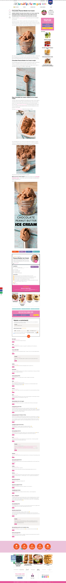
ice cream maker (22, 17)
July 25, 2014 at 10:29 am (15, 533)
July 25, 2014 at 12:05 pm (18, 519)
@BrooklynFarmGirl (32, 289)
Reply (13, 347)
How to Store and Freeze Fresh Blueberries (18, 565)
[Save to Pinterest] (16, 309)
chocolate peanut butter (22, 104)
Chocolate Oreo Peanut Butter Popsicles (22, 305)
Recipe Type (15, 9)
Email (28, 330)
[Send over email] (35, 309)
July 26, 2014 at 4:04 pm (15, 395)
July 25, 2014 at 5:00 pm (15, 460)
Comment (15, 324)
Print (36, 261)
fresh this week (13, 558)
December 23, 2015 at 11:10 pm (16, 339)
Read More (52, 14)
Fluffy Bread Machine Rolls (47, 56)
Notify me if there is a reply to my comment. (19, 333)
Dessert (17, 283)
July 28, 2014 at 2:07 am (15, 376)
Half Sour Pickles (47, 39)
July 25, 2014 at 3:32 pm (15, 485)
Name (15, 330)
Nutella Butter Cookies (37, 301)
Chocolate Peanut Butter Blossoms (15, 301)
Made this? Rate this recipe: (18, 328)
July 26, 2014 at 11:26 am (15, 407)
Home (12, 9)
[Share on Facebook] (25, 309)
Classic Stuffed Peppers (38, 564)
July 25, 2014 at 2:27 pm (15, 504)
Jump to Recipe (10, 17)
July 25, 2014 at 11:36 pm (15, 415)
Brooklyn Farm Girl (29, 4)
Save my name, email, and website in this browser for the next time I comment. (24, 332)
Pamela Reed (9, 10)
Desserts (18, 9)
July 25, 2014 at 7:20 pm (15, 431)
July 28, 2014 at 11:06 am (15, 350)
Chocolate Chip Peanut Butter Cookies (29, 302)
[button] (13, 256)
